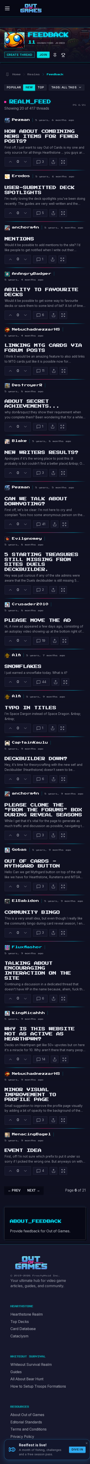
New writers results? (41, 452)
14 (43, 1059)
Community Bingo (32, 912)
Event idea (23, 1150)
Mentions (19, 239)
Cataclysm (19, 1336)
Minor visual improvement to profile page (30, 1094)
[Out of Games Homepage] (31, 1263)
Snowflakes (23, 666)
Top (41, 87)
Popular (14, 87)
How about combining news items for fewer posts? (41, 136)
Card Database (23, 1329)
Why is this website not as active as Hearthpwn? (40, 1034)
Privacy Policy (22, 1436)
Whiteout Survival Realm (31, 1364)
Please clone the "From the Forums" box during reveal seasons (43, 810)
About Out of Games (27, 1415)
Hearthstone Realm (26, 1314)
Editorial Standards (26, 1422)
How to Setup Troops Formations (38, 1386)
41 (43, 524)
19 (43, 640)
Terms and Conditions (28, 1429)
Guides (16, 1372)
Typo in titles (30, 708)
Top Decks (19, 1322)
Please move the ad (38, 620)
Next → (33, 1190)
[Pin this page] (7, 74)
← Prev (14, 1190)
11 (43, 370)
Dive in (77, 1449)
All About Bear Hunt (26, 1379)
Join (43, 54)
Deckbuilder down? (36, 759)
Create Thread (19, 54)
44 (44, 682)
